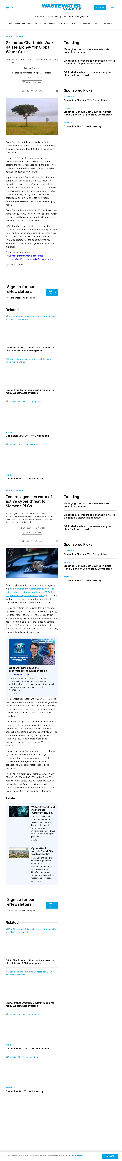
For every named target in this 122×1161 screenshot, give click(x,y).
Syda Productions (35, 550)
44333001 (20, 849)
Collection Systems (45, 23)
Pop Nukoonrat (21, 808)
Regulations (107, 23)
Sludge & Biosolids (68, 23)
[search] (12, 7)
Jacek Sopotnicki (18, 850)
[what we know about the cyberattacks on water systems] (32, 652)
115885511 (23, 550)
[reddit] (36, 91)
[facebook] (23, 91)
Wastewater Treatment (20, 23)
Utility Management (15, 36)
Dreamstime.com (48, 550)
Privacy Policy (77, 1155)
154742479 (16, 808)
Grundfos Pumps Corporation (37, 73)
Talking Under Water (20, 674)
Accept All (110, 1156)
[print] (57, 91)
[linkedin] (27, 91)
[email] (40, 91)
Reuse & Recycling (89, 23)
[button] (7, 7)
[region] (61, 1156)
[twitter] (32, 91)
